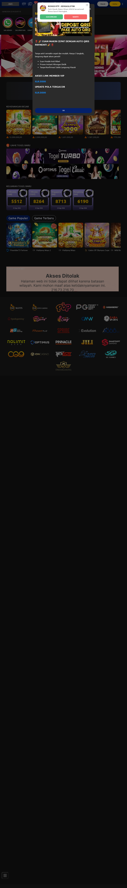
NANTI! (76, 17)
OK (63, 110)
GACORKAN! (51, 17)
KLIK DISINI (40, 81)
